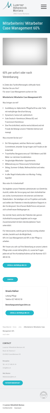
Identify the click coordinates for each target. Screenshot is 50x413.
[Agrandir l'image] (25, 51)
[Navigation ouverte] (44, 7)
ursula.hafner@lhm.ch (16, 265)
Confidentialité (7, 408)
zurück (10, 279)
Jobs (19, 327)
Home (14, 327)
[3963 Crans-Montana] (15, 7)
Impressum (17, 408)
